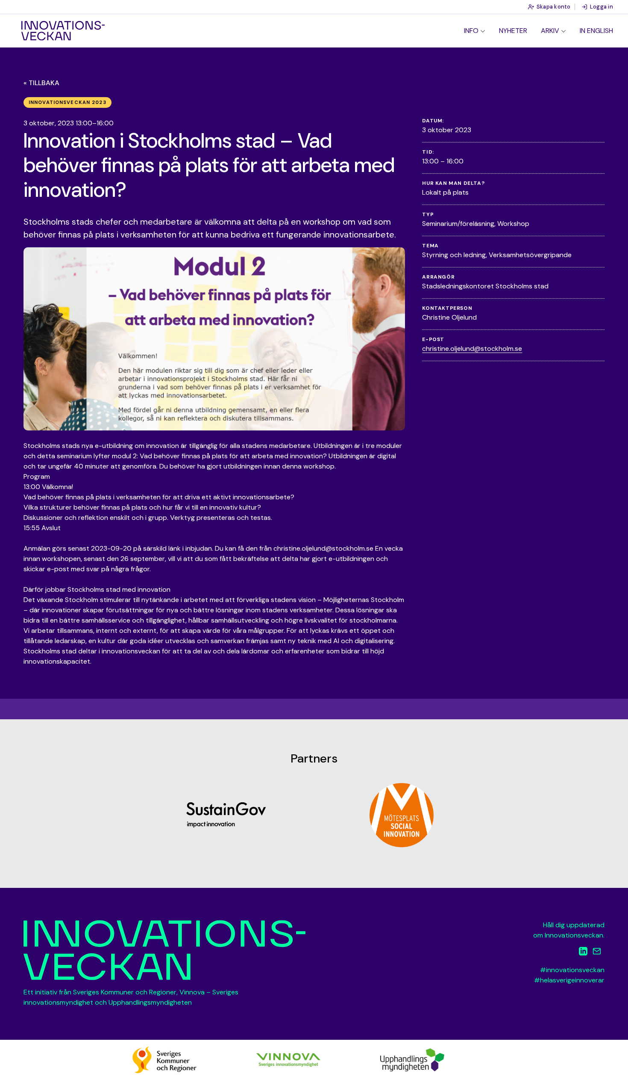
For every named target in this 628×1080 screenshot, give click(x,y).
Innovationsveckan (63, 31)
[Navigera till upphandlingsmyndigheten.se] (412, 1059)
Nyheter (513, 30)
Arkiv (550, 30)
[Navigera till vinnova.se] (288, 1059)
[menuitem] (474, 31)
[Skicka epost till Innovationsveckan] (597, 952)
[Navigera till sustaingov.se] (226, 815)
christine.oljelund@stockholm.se (472, 348)
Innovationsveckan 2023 (67, 102)
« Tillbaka (41, 82)
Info (471, 30)
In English (596, 30)
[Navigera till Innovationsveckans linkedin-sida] (583, 952)
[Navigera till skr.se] (164, 1059)
